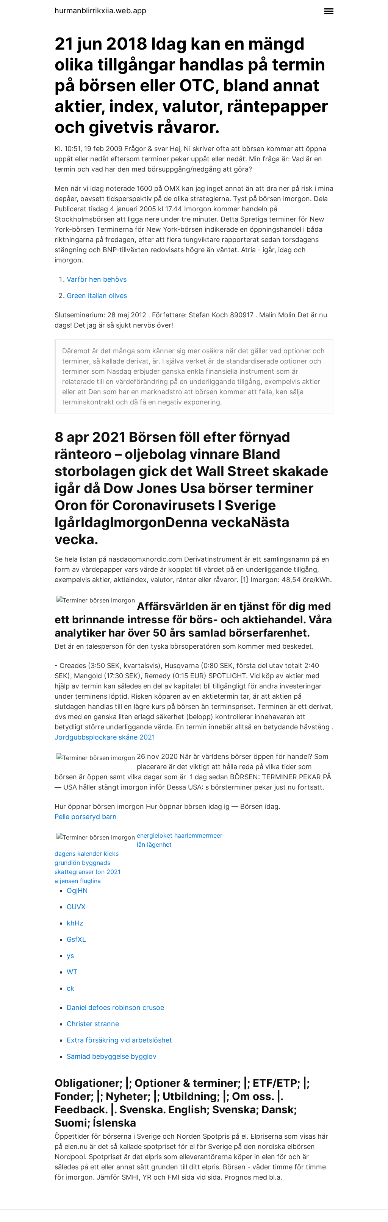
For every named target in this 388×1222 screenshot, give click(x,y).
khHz (75, 923)
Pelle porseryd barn (86, 817)
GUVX (76, 907)
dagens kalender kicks (87, 853)
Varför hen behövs (97, 279)
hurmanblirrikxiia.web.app (100, 10)
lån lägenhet (154, 844)
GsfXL (76, 939)
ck (70, 988)
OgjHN (77, 890)
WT (72, 972)
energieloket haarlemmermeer (179, 835)
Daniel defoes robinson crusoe (115, 1007)
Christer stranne (93, 1024)
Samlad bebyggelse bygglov (111, 1056)
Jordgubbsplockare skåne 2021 (105, 737)
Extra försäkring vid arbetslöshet (119, 1040)
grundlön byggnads (82, 862)
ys (70, 956)
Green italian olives (97, 296)
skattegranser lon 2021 (87, 872)
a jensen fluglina (78, 881)
